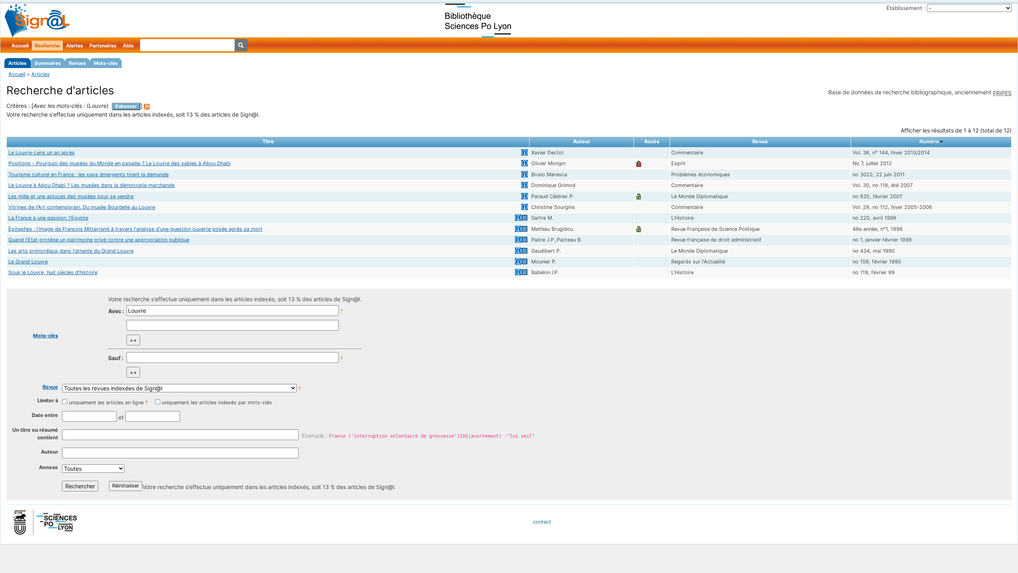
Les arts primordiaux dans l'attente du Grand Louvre (71, 251)
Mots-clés (106, 63)
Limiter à (47, 400)
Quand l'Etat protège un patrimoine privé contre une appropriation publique (98, 240)
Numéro (929, 141)
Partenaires (103, 46)
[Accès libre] (638, 196)
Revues (77, 63)
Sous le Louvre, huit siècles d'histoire (52, 272)
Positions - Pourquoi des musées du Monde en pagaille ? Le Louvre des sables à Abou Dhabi (119, 163)
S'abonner (126, 106)
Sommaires (48, 63)
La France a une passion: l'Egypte (48, 218)
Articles (17, 63)
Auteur (49, 452)
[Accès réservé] (638, 163)
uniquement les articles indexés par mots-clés (217, 402)
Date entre (45, 415)
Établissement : (905, 8)
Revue (50, 387)
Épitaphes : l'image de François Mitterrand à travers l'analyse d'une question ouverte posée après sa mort (135, 229)
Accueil (20, 46)
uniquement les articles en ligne (106, 402)
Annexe (48, 467)
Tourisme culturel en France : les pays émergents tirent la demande (88, 174)
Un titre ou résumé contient (35, 433)
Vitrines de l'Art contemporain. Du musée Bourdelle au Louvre (81, 207)
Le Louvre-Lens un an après (41, 153)
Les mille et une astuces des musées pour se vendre (71, 196)
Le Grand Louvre (28, 262)
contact (542, 522)
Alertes (74, 46)
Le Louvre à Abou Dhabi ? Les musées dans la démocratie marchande (91, 185)
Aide (128, 46)
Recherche (47, 46)
